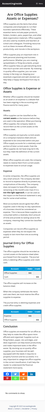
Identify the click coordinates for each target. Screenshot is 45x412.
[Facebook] (7, 374)
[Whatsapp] (15, 378)
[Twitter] (15, 374)
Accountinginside (12, 3)
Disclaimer (26, 409)
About (10, 409)
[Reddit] (23, 374)
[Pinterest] (7, 378)
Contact (17, 409)
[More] (23, 378)
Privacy (34, 409)
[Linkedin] (31, 374)
